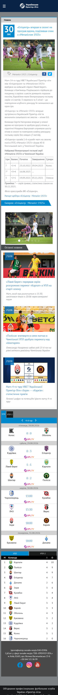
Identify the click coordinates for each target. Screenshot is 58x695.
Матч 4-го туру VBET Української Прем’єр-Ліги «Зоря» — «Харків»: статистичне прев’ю (24, 390)
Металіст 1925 (19, 74)
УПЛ (3, 414)
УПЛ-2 (10, 414)
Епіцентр (32, 74)
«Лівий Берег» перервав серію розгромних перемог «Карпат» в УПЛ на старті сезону (29, 285)
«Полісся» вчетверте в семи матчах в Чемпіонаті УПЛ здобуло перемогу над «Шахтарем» (28, 339)
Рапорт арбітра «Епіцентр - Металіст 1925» (26, 195)
